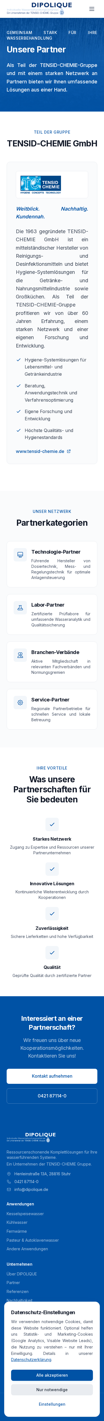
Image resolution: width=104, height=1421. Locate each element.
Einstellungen (52, 1404)
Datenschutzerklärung (31, 1359)
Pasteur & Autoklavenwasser (33, 1240)
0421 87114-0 (52, 1096)
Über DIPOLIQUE (22, 1274)
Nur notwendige (52, 1389)
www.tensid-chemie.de (40, 451)
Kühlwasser (17, 1222)
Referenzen (18, 1291)
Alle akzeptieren (52, 1375)
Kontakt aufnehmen (52, 1076)
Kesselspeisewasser (25, 1213)
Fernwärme (17, 1231)
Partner (13, 1282)
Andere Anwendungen (27, 1248)
